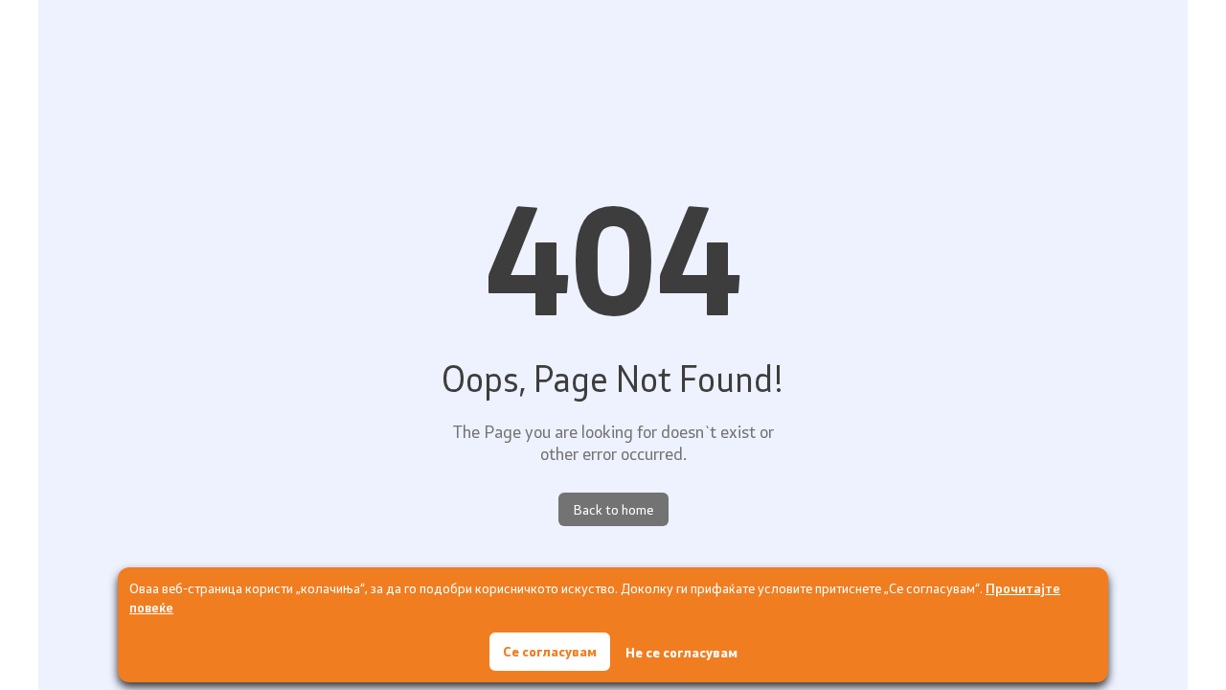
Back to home (613, 509)
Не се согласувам (681, 652)
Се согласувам (550, 651)
